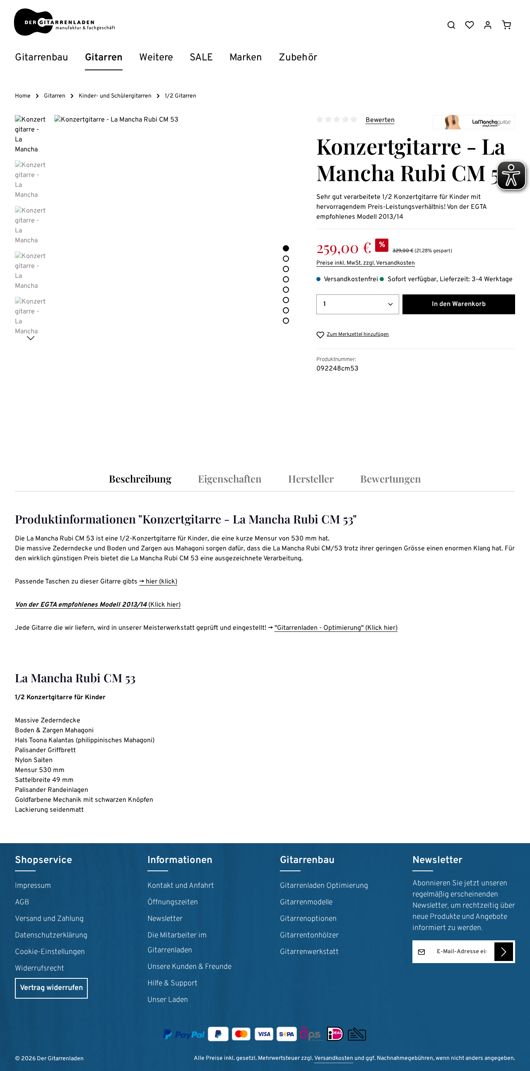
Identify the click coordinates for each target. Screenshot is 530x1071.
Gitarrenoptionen (308, 919)
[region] (157, 278)
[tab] (140, 478)
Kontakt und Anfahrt (180, 886)
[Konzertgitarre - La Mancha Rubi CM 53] (176, 278)
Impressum (33, 886)
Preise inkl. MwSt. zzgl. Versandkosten (365, 263)
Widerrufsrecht (39, 968)
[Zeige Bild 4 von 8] (286, 279)
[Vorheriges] (256, 432)
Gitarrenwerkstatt (309, 952)
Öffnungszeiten (172, 902)
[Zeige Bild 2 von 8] (286, 259)
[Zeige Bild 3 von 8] (286, 269)
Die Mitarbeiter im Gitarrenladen (177, 943)
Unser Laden (167, 1000)
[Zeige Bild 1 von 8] (286, 248)
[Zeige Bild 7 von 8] (286, 310)
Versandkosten (333, 1058)
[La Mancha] (473, 122)
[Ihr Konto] (487, 25)
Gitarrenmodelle (306, 902)
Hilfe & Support (172, 983)
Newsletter (165, 919)
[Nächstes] (30, 338)
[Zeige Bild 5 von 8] (286, 290)
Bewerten (380, 120)
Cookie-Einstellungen (50, 952)
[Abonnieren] (503, 951)
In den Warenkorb (459, 304)
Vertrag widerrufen (51, 988)
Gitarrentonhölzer (309, 935)
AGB (22, 902)
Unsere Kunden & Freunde (189, 967)
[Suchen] (451, 25)
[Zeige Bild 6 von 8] (286, 300)
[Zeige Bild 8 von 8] (286, 321)
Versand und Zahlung (49, 919)
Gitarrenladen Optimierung (324, 886)
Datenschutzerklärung (51, 935)
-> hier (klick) (158, 582)
